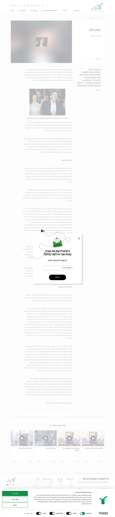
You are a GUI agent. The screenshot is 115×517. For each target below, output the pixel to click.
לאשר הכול (15, 493)
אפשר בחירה (15, 499)
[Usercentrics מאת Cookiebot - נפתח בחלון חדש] (103, 513)
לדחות (15, 505)
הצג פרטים (30, 513)
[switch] (69, 513)
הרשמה (57, 277)
